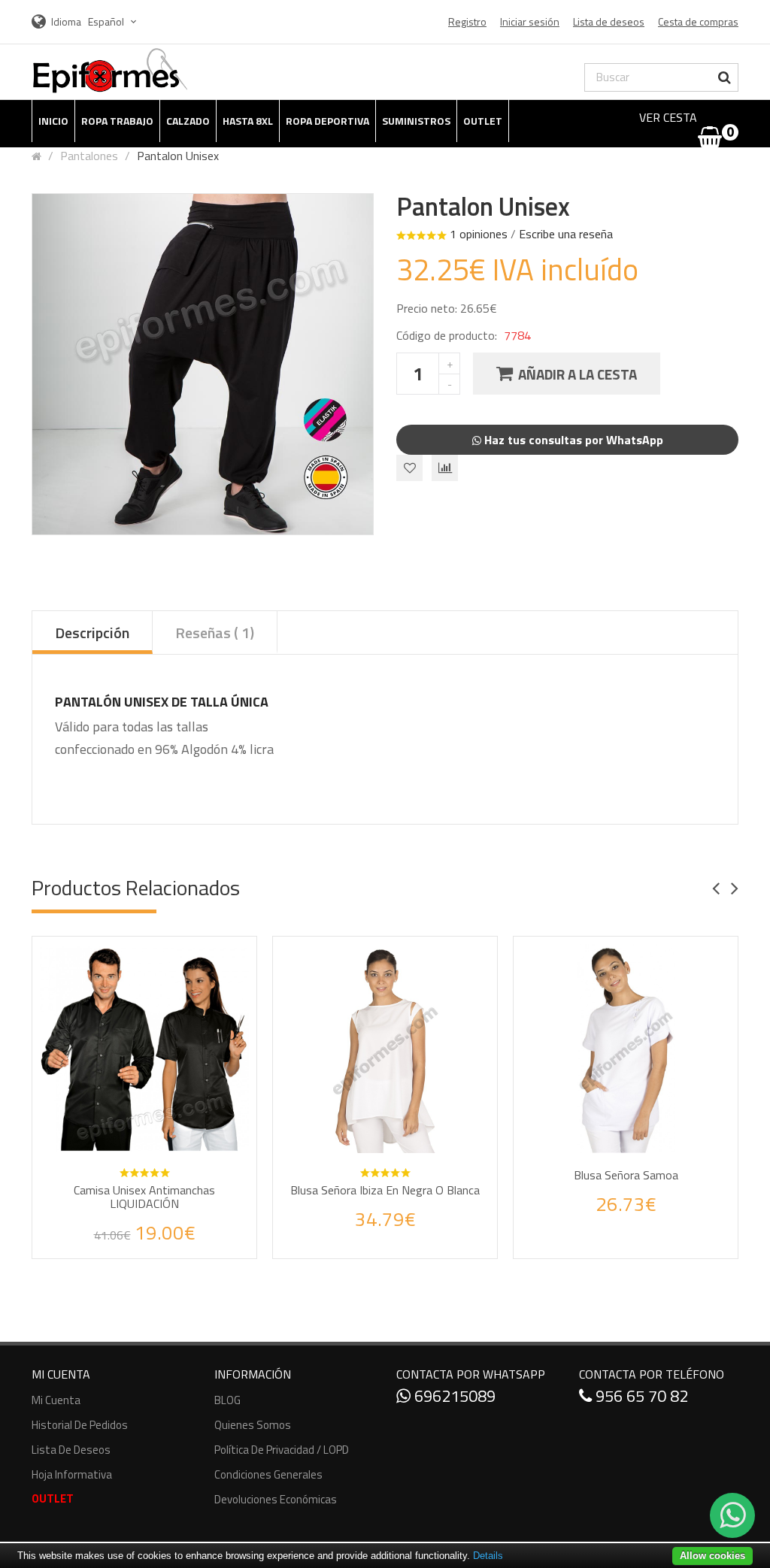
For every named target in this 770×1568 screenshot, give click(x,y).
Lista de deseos (71, 1449)
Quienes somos (252, 1424)
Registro (467, 21)
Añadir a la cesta (577, 374)
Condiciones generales (268, 1474)
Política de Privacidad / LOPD (281, 1449)
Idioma (66, 21)
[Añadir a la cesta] (150, 1171)
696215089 (453, 1396)
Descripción (92, 632)
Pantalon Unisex (178, 156)
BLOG (227, 1400)
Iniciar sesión (529, 21)
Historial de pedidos (80, 1424)
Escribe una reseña (566, 234)
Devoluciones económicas (275, 1499)
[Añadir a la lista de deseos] (130, 1234)
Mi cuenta (56, 1400)
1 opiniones (479, 234)
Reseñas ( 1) (214, 632)
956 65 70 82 (640, 1396)
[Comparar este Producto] (164, 1234)
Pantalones (89, 156)
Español (107, 21)
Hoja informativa (72, 1474)
